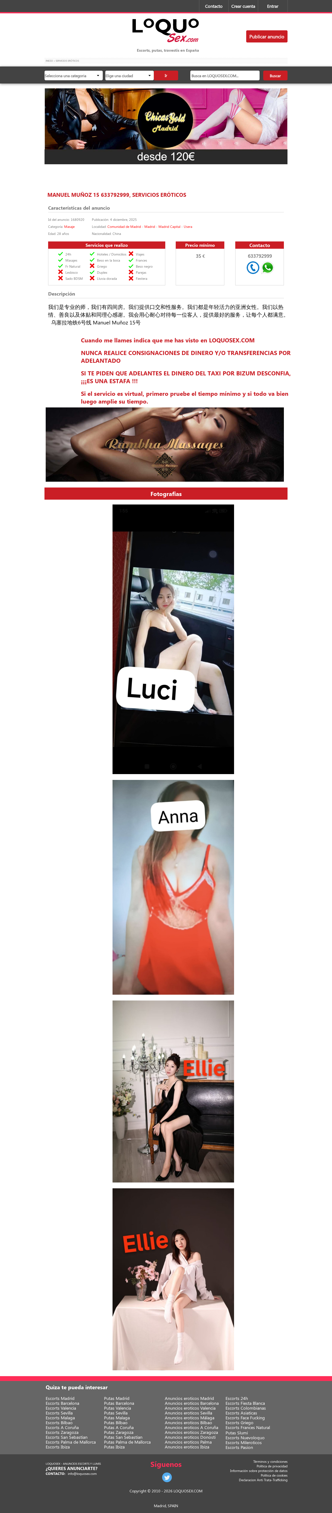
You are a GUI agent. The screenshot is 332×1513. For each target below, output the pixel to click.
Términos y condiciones (270, 1461)
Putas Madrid (117, 1398)
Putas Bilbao (116, 1422)
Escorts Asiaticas (241, 1413)
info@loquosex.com (82, 1473)
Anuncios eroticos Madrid (189, 1398)
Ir (166, 75)
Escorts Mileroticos (244, 1442)
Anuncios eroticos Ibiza (187, 1447)
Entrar (272, 6)
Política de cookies (274, 1475)
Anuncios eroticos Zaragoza (191, 1432)
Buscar (275, 75)
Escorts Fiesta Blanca (245, 1403)
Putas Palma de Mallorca (127, 1442)
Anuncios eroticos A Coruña (191, 1427)
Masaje (69, 226)
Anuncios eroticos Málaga (189, 1418)
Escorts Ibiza (58, 1447)
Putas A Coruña (119, 1427)
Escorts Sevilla (59, 1413)
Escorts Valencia (61, 1408)
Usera (188, 226)
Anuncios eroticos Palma (188, 1442)
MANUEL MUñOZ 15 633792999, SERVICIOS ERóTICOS (116, 194)
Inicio (49, 60)
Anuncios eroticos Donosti (190, 1437)
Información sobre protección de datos (259, 1470)
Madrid (149, 226)
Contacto (214, 6)
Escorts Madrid (60, 1398)
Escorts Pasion (239, 1447)
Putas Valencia (117, 1408)
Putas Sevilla (116, 1413)
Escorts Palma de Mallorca (71, 1442)
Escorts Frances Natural (248, 1427)
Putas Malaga (117, 1418)
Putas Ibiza (114, 1447)
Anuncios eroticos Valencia (190, 1408)
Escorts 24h (237, 1398)
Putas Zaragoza (118, 1432)
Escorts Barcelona (62, 1403)
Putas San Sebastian (123, 1437)
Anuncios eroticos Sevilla (188, 1413)
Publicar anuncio (266, 36)
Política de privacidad (272, 1466)
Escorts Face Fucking (245, 1418)
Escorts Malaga (60, 1418)
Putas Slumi (237, 1433)
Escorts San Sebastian (66, 1437)
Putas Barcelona (119, 1403)
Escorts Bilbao (59, 1422)
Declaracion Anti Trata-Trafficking (263, 1480)
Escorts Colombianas (246, 1408)
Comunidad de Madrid (124, 226)
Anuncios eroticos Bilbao (188, 1422)
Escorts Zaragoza (62, 1432)
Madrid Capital (169, 226)
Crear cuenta (243, 6)
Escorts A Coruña (62, 1427)
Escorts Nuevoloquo (245, 1437)
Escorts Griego (239, 1422)
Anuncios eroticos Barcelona (192, 1403)
